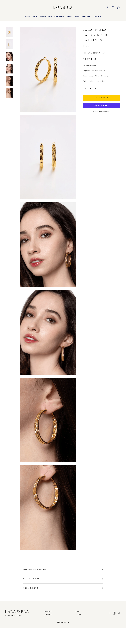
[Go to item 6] (9, 93)
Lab (50, 16)
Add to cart (101, 98)
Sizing (69, 16)
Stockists (59, 16)
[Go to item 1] (9, 32)
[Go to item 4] (9, 68)
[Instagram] (114, 613)
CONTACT (48, 611)
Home (27, 16)
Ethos (43, 16)
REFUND (78, 615)
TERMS (77, 611)
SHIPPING (48, 615)
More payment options (101, 111)
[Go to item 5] (9, 81)
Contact (97, 16)
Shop (34, 16)
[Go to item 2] (9, 44)
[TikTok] (119, 613)
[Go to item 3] (9, 56)
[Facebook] (109, 613)
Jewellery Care (82, 16)
